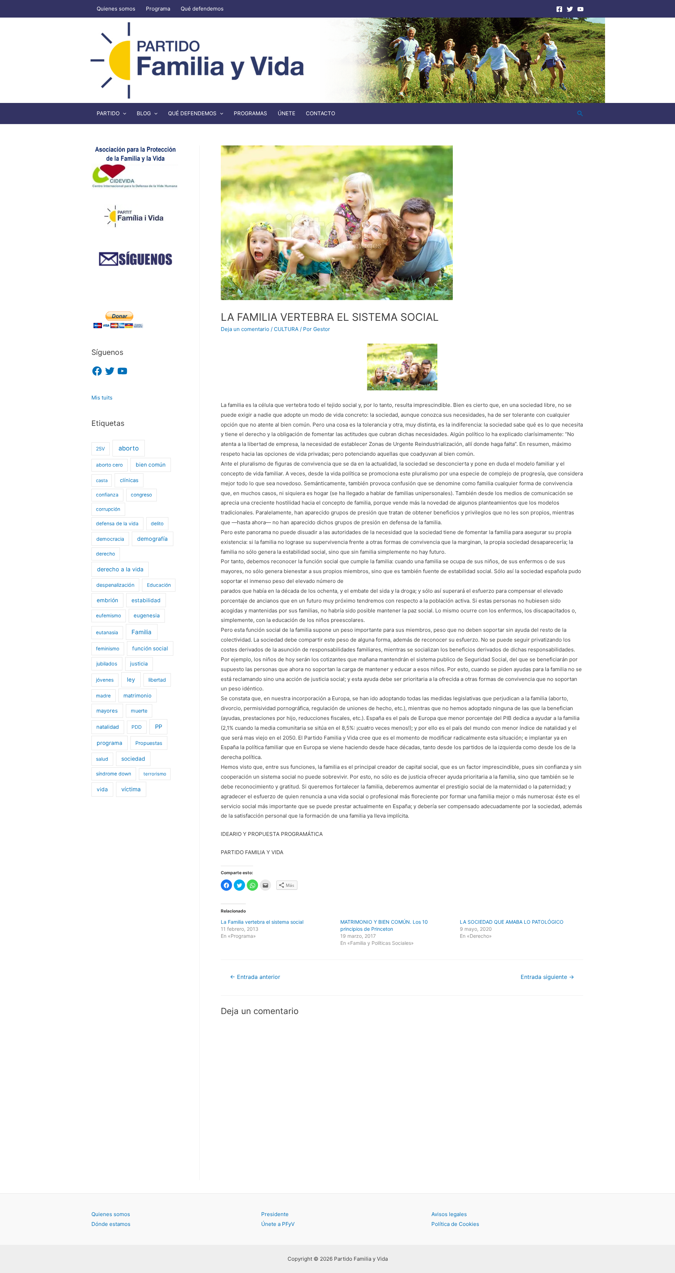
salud (102, 759)
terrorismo (154, 774)
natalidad (107, 727)
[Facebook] (559, 9)
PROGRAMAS (250, 113)
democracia (110, 539)
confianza (107, 495)
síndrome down (113, 774)
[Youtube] (580, 9)
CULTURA (286, 329)
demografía (152, 538)
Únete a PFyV (278, 1224)
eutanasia (107, 632)
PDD (136, 727)
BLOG (144, 113)
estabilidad (146, 600)
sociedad (133, 758)
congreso (141, 495)
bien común (151, 464)
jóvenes (105, 680)
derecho (105, 554)
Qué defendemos (202, 8)
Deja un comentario (245, 329)
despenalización (115, 585)
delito (157, 523)
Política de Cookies (455, 1224)
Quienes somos (116, 8)
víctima (131, 789)
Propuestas (148, 743)
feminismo (107, 648)
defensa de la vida (117, 523)
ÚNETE (286, 113)
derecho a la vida (120, 569)
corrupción (108, 509)
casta (102, 480)
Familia (141, 632)
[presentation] (123, 113)
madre (103, 696)
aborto (128, 448)
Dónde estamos (110, 1224)
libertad (157, 680)
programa (109, 743)
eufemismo (108, 615)
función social (150, 648)
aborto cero (109, 465)
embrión (107, 600)
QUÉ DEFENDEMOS (192, 113)
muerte (139, 711)
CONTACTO (320, 113)
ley (131, 679)
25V (100, 449)
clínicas (129, 480)
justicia (139, 664)
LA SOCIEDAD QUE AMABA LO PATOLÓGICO (512, 922)
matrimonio (137, 696)
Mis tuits (101, 397)
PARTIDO (108, 113)
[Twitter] (570, 9)
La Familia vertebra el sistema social (262, 922)
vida (102, 789)
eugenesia (147, 615)
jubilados (106, 664)
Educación (159, 585)
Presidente (275, 1214)
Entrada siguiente (547, 977)
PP (158, 726)
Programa (158, 8)
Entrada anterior (255, 977)
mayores (107, 711)
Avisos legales (449, 1214)
